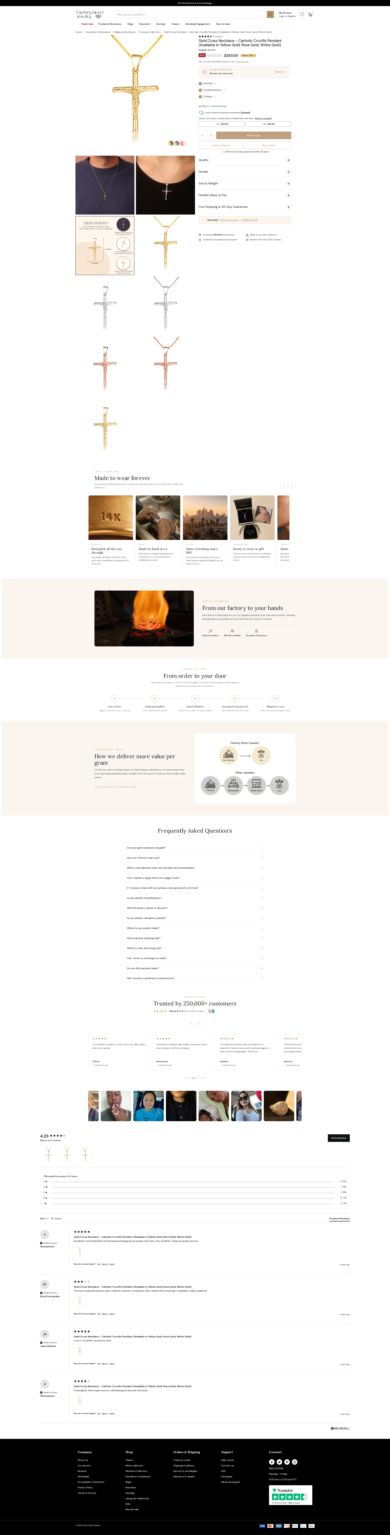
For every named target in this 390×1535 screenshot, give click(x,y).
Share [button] (111, 1264)
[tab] (339, 1219)
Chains (129, 1460)
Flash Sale (87, 24)
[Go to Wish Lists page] (302, 14)
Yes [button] (98, 1264)
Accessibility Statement (91, 1482)
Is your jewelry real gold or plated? (195, 918)
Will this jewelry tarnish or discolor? (195, 908)
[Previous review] (191, 1023)
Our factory (84, 1465)
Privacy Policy (85, 1487)
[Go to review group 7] (201, 1078)
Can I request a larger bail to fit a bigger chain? (195, 878)
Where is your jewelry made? (195, 928)
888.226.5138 (276, 1468)
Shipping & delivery (184, 1465)
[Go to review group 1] (185, 1078)
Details (203, 172)
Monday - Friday (278, 1474)
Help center (227, 1460)
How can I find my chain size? (195, 858)
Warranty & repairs (184, 1476)
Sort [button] (43, 1218)
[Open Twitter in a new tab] (279, 1462)
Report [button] (105, 1264)
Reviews (82, 1471)
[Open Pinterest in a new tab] (287, 1462)
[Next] (292, 486)
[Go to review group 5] (196, 1078)
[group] (56, 1136)
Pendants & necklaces (138, 1476)
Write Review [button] (338, 1138)
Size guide (226, 1476)
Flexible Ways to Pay (213, 195)
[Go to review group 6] (199, 1078)
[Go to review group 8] (204, 1078)
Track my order (181, 1460)
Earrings (130, 1493)
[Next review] (199, 1023)
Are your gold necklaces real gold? (195, 848)
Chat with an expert (229, 220)
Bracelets (131, 1487)
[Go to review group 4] (193, 1078)
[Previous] (284, 486)
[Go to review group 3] (191, 1078)
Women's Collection (136, 1471)
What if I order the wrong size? (195, 948)
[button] (48, 1155)
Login (282, 16)
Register (292, 16)
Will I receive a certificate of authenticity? (195, 978)
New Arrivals (223, 24)
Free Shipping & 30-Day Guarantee (223, 207)
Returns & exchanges (185, 1471)
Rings (128, 1482)
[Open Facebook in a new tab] (271, 1462)
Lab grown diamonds (137, 1498)
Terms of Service (87, 1493)
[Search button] (270, 14)
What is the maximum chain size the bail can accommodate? (195, 868)
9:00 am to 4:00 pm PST (283, 1479)
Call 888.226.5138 (249, 220)
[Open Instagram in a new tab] (294, 1462)
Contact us (227, 1465)
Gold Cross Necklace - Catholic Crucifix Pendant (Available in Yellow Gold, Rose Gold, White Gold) (132, 1236)
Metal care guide (230, 1482)
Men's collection (134, 1465)
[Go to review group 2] (188, 1078)
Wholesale (83, 1476)
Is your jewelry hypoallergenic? (195, 898)
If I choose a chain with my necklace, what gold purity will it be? (195, 888)
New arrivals (132, 1509)
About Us (83, 1460)
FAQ (223, 1471)
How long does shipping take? (195, 938)
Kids (128, 1503)
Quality (204, 160)
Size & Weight (208, 183)
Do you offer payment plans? (195, 968)
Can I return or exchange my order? (195, 958)
